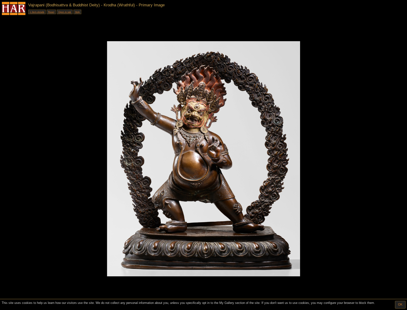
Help (77, 12)
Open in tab (64, 12)
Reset (51, 12)
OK (400, 304)
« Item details (37, 12)
